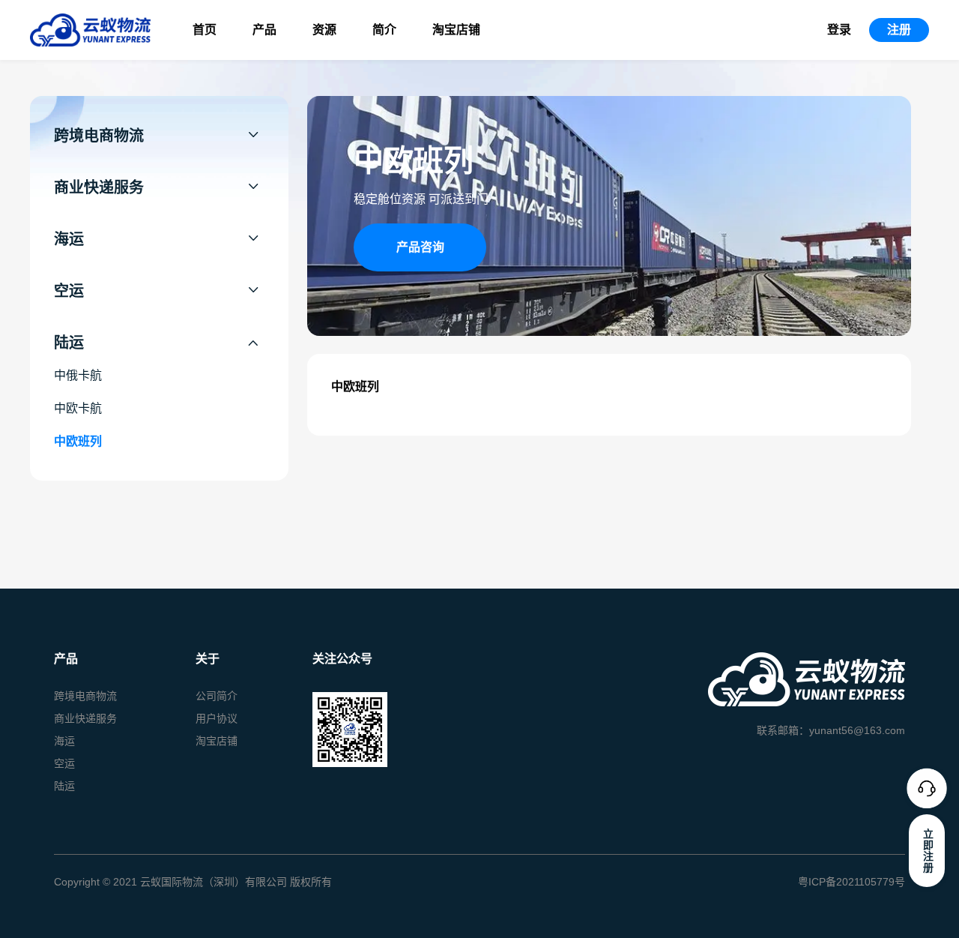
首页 (205, 29)
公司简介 (217, 696)
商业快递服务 (85, 718)
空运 (64, 763)
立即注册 (928, 851)
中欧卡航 (78, 408)
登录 (839, 29)
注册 (899, 29)
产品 (264, 29)
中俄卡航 (78, 375)
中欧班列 (78, 441)
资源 (324, 29)
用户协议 (217, 718)
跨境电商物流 (85, 696)
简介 (384, 29)
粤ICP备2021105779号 (851, 882)
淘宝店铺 (456, 29)
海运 (64, 741)
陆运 (64, 786)
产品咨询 (420, 247)
